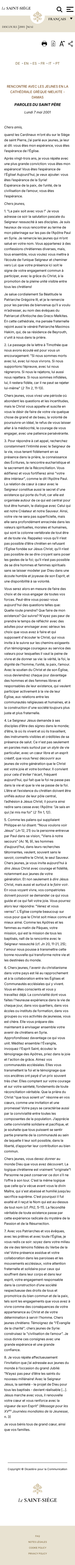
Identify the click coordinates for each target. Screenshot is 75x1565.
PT (57, 63)
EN (26, 63)
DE (17, 63)
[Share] (71, 44)
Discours (10, 27)
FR (43, 63)
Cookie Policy (37, 1547)
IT (50, 63)
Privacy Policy (37, 1553)
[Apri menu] (69, 9)
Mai (30, 27)
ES (34, 63)
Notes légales (37, 1541)
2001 (22, 27)
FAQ (37, 1536)
